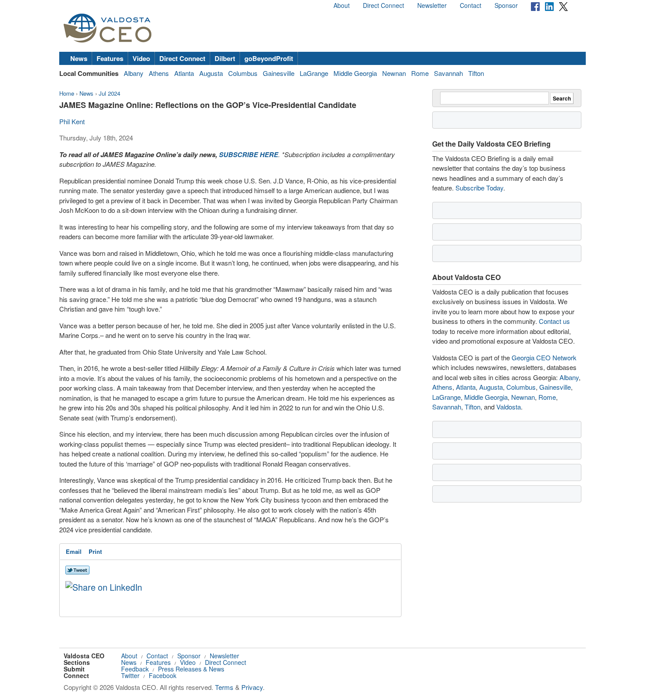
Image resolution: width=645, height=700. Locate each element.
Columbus (243, 73)
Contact (470, 5)
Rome (420, 73)
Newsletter (432, 5)
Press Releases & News (191, 668)
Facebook (162, 675)
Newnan (394, 73)
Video (141, 58)
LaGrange (314, 73)
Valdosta (508, 406)
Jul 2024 (109, 93)
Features (110, 58)
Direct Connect (383, 5)
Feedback (135, 668)
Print (95, 551)
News (78, 58)
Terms (224, 687)
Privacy (252, 687)
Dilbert (225, 58)
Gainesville (278, 73)
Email (74, 551)
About (341, 5)
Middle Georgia (355, 73)
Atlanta (184, 73)
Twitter (130, 675)
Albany (133, 73)
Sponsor (506, 5)
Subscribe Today (479, 187)
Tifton (476, 73)
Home (66, 93)
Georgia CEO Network (544, 357)
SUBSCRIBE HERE (248, 154)
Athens (159, 73)
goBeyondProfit (268, 58)
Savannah (448, 73)
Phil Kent (72, 121)
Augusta (211, 73)
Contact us (554, 321)
